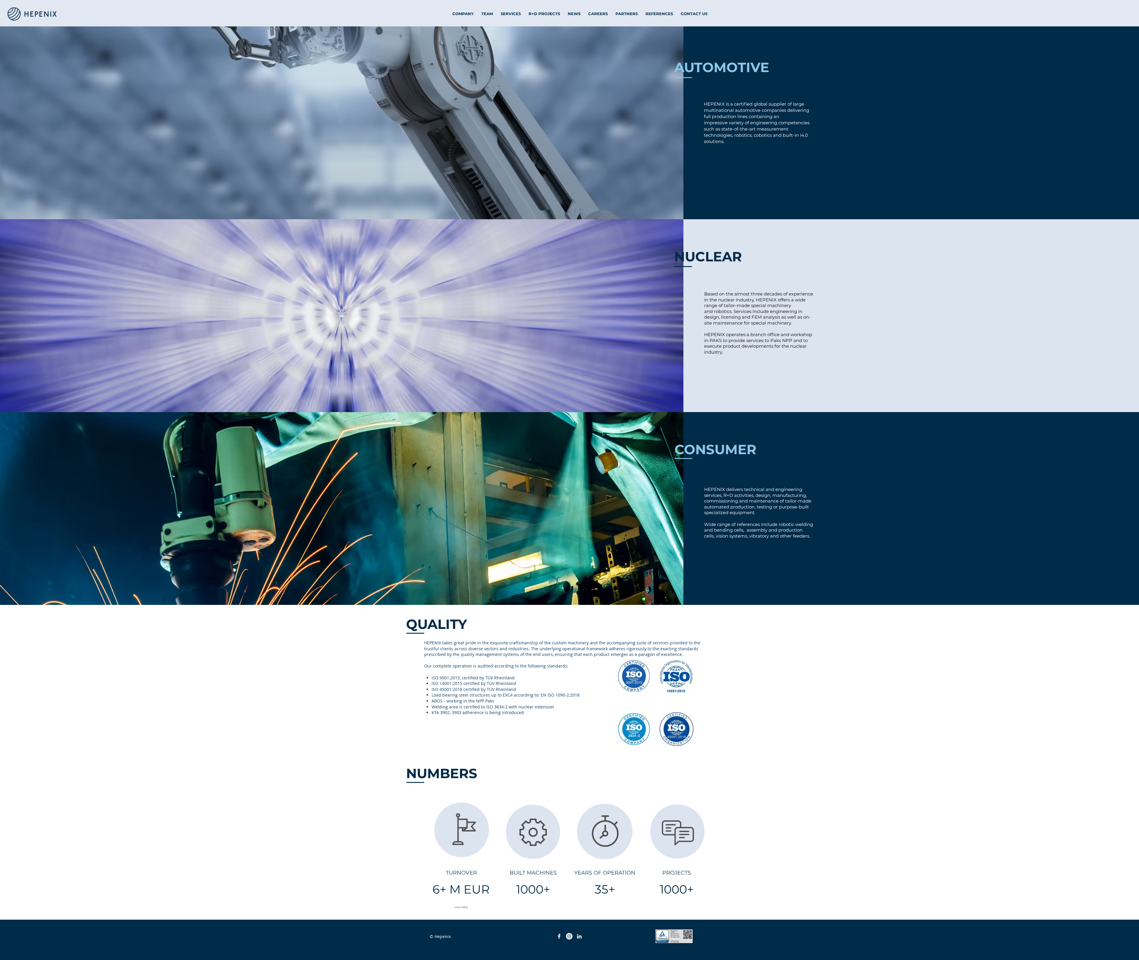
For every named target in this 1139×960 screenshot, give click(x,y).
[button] (721, 67)
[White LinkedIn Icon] (579, 936)
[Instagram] (569, 936)
